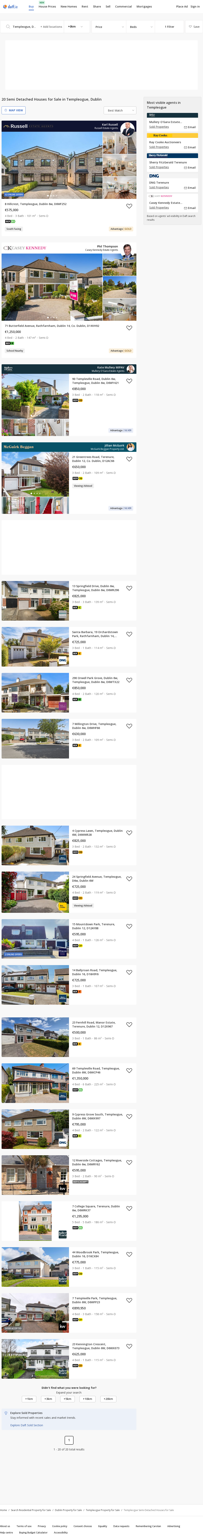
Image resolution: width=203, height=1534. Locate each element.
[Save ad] (129, 206)
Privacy (42, 1526)
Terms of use (24, 1526)
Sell (108, 6)
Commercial (123, 6)
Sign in (195, 6)
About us (5, 1526)
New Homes (69, 6)
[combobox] (45, 26)
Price (99, 27)
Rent (85, 6)
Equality (102, 1526)
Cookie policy (59, 1526)
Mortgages (144, 6)
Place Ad (182, 6)
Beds (133, 27)
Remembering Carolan (148, 1526)
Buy (31, 6)
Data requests (121, 1526)
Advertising (173, 1526)
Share (97, 6)
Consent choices (83, 1526)
